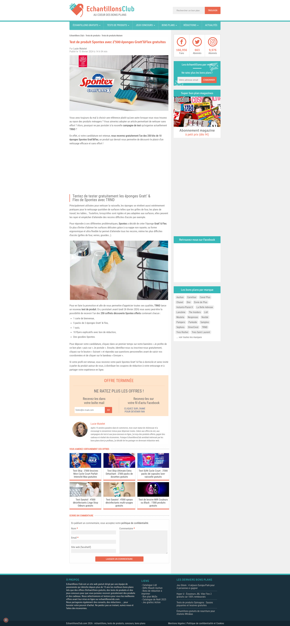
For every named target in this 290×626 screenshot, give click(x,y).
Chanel (179, 302)
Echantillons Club (76, 35)
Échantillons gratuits (85, 25)
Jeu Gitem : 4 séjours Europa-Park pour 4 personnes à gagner (196, 587)
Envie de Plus (200, 302)
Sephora (180, 327)
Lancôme (180, 312)
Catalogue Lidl (150, 585)
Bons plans (168, 25)
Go (108, 410)
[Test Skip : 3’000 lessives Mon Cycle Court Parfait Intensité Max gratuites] (85, 467)
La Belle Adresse (205, 307)
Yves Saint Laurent (201, 332)
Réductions (190, 25)
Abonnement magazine (197, 132)
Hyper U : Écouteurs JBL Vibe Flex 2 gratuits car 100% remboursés (194, 595)
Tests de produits (117, 25)
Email (74, 537)
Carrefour (191, 297)
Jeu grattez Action (152, 602)
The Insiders (195, 312)
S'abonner (209, 79)
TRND (72, 129)
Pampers (180, 322)
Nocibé (204, 317)
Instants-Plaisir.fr (184, 307)
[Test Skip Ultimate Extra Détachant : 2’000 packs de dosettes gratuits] (119, 467)
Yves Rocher (182, 332)
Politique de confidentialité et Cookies (205, 623)
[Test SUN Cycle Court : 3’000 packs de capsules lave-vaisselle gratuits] (153, 467)
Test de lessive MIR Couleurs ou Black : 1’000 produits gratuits (153, 502)
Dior (189, 302)
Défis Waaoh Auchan (153, 588)
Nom (73, 528)
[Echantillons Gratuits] (101, 16)
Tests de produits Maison (112, 35)
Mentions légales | (177, 623)
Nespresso (193, 317)
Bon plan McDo (150, 596)
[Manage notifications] (5, 620)
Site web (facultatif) (81, 547)
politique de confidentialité (134, 523)
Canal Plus (205, 297)
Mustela (180, 317)
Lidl (206, 312)
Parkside (192, 322)
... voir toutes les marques (189, 337)
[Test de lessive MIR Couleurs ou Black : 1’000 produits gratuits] (153, 495)
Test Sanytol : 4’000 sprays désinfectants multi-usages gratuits (119, 502)
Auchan (180, 297)
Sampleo (204, 322)
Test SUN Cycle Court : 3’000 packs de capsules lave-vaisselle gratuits (153, 473)
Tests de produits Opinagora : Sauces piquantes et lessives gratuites (195, 604)
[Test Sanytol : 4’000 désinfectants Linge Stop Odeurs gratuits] (85, 495)
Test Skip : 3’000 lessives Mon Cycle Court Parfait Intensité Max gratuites (85, 473)
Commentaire (127, 528)
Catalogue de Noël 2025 (154, 599)
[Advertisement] (118, 170)
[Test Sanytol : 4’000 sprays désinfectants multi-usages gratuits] (119, 495)
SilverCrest (193, 327)
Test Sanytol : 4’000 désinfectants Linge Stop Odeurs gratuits (85, 502)
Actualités (211, 25)
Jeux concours (144, 25)
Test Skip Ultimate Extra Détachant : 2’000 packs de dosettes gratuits (119, 473)
